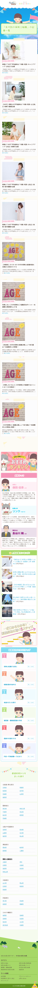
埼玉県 (22, 812)
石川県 (22, 833)
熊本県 (5, 922)
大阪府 (5, 862)
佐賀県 (22, 918)
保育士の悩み (4, 963)
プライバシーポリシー (25, 976)
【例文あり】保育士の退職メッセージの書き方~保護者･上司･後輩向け (24, 562)
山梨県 (5, 833)
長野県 (5, 829)
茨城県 (5, 818)
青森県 (22, 787)
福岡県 (5, 915)
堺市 (21, 862)
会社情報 (3, 976)
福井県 (5, 836)
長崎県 (5, 918)
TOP (7, 955)
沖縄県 (22, 925)
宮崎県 (22, 915)
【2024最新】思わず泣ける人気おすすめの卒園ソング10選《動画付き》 (24, 587)
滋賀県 (5, 868)
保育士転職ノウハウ (24, 965)
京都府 (22, 865)
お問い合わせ (22, 978)
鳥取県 (22, 886)
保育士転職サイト (6, 965)
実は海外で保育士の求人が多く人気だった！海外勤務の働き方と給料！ (24, 599)
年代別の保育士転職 (24, 967)
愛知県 (5, 847)
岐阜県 (22, 847)
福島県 (5, 797)
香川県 (5, 901)
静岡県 (5, 850)
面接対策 (21, 969)
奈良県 (22, 868)
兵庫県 (5, 865)
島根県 (5, 889)
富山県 (22, 836)
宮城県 (5, 794)
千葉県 (5, 812)
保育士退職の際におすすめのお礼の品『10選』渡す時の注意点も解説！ (24, 574)
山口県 (5, 883)
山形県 (22, 794)
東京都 (5, 808)
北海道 (5, 787)
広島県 (5, 886)
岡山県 (22, 883)
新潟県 (22, 829)
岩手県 (22, 791)
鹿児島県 (5, 925)
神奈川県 (22, 808)
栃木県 (5, 815)
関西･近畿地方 (7, 859)
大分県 (22, 922)
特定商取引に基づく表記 (7, 978)
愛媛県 (22, 904)
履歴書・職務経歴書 (6, 967)
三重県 (22, 850)
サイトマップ (4, 980)
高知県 (22, 901)
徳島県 (5, 904)
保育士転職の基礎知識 (25, 963)
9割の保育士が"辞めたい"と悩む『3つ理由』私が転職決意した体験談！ (24, 612)
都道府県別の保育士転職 (7, 969)
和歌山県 (5, 872)
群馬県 (22, 815)
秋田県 (5, 791)
